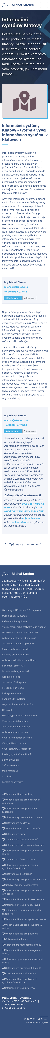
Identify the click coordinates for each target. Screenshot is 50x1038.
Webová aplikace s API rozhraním (22, 828)
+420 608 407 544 (15, 291)
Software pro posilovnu (17, 823)
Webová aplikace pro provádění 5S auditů (22, 926)
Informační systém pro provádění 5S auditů (23, 852)
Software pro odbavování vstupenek (24, 845)
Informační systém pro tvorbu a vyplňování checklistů (20, 867)
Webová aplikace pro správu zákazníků (26, 919)
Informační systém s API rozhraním (23, 817)
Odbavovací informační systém (21, 885)
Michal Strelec (23, 5)
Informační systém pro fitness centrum (25, 879)
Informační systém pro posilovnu (22, 904)
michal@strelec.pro (16, 286)
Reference (31, 298)
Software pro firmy (15, 834)
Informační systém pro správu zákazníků (19, 810)
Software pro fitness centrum (20, 859)
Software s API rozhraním (18, 873)
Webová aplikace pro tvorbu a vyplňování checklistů (19, 981)
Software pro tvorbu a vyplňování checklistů (21, 912)
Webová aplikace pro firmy (19, 794)
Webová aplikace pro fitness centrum (24, 899)
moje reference (30, 518)
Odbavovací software (16, 939)
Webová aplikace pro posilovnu (21, 933)
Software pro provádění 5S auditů (23, 968)
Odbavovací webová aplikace (20, 973)
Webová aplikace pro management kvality (22, 952)
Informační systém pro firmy (20, 988)
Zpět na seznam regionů (24, 544)
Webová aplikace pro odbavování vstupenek (21, 801)
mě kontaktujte (20, 522)
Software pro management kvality (23, 944)
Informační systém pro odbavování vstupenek (22, 892)
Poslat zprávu (14, 298)
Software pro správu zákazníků (21, 839)
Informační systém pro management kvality (22, 961)
